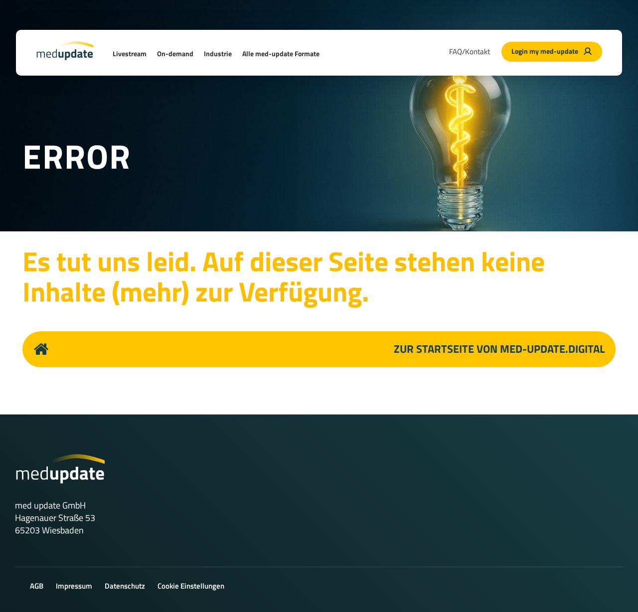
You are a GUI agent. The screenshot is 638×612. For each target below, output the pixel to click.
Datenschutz (125, 586)
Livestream (130, 53)
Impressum (74, 586)
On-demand (175, 53)
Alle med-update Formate (280, 53)
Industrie (218, 53)
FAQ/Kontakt (469, 51)
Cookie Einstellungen (191, 586)
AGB (36, 586)
